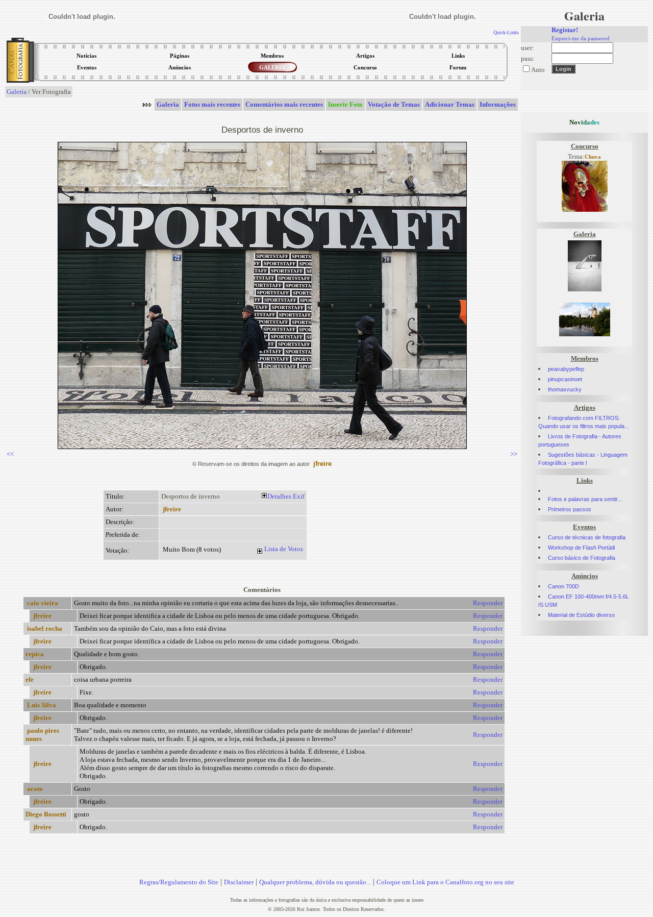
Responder (488, 603)
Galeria (17, 91)
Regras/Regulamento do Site (178, 882)
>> (513, 454)
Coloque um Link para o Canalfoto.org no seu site (445, 882)
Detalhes (279, 496)
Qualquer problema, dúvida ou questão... (315, 882)
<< (10, 454)
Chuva (593, 157)
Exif (299, 496)
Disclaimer (239, 882)
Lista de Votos (283, 549)
